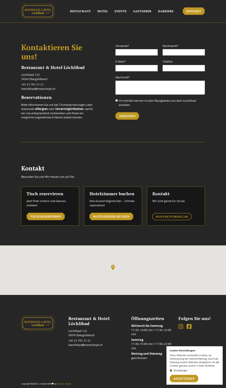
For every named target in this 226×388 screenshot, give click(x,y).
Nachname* (170, 46)
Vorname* (122, 46)
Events (120, 11)
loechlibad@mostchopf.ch (38, 89)
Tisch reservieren (45, 216)
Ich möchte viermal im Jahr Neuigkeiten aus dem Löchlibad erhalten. (157, 103)
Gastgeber (142, 11)
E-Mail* (120, 61)
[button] (194, 370)
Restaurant (80, 11)
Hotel (102, 11)
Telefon (168, 61)
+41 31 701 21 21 (32, 84)
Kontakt (193, 11)
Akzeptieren (184, 378)
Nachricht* (122, 77)
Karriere (166, 11)
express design (64, 383)
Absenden (127, 116)
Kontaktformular (172, 217)
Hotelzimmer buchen (111, 216)
